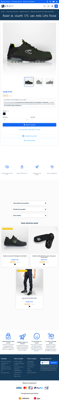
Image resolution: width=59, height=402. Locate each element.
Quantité (33, 117)
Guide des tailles (29, 140)
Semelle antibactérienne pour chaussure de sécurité (44, 256)
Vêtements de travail (6, 361)
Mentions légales (18, 361)
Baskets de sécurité (5, 367)
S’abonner (53, 363)
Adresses (29, 370)
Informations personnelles (30, 362)
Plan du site (17, 374)
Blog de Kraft (17, 376)
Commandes (30, 366)
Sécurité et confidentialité (17, 369)
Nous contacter (5, 1)
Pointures (5, 117)
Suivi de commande (28, 1)
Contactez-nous (18, 372)
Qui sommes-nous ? (19, 367)
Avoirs (28, 368)
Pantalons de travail (6, 369)
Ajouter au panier (29, 125)
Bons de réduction (31, 372)
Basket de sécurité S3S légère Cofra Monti (15, 256)
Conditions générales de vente (19, 364)
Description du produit (29, 136)
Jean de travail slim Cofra (29, 298)
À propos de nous (17, 1)
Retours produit (31, 365)
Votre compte (31, 359)
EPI (2, 370)
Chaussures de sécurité (4, 364)
